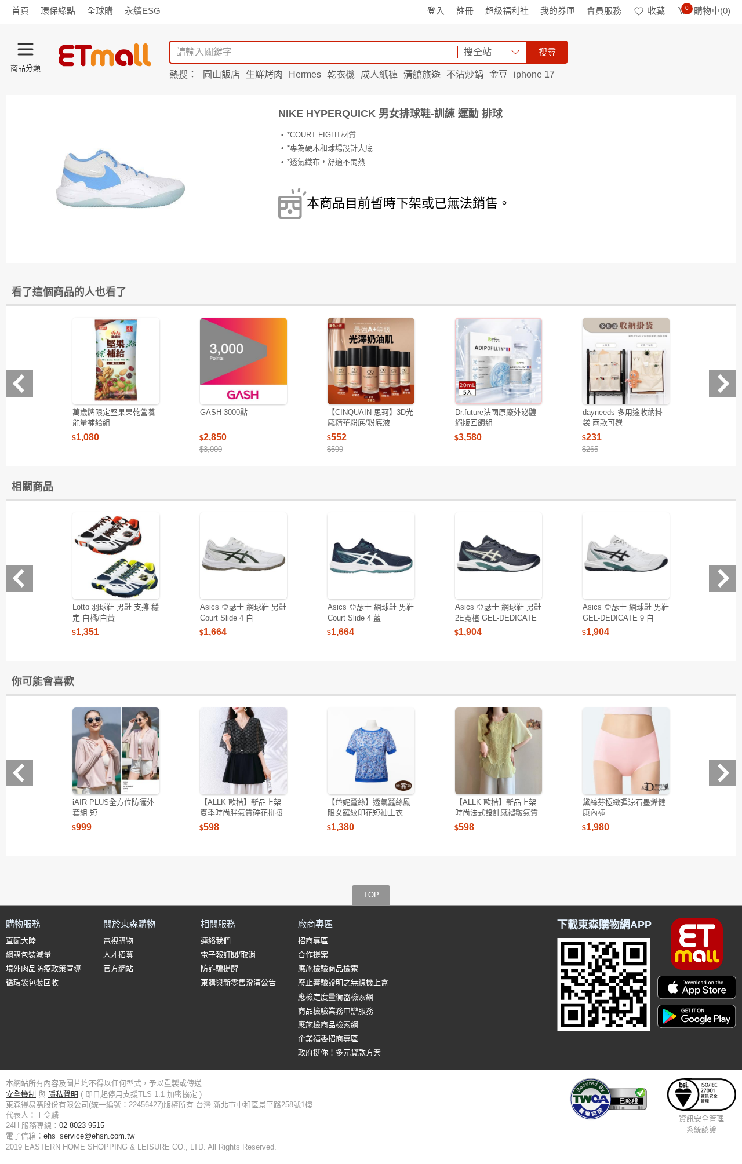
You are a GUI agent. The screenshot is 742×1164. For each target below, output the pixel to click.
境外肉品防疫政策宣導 (43, 968)
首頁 (20, 11)
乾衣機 (341, 74)
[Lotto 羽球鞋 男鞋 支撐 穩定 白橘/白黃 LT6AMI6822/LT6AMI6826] (115, 555)
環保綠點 (58, 11)
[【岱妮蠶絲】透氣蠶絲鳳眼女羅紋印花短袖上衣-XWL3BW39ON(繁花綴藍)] (371, 750)
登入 (436, 11)
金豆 (498, 74)
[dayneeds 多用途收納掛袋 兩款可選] (626, 361)
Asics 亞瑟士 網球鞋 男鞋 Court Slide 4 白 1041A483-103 (243, 617)
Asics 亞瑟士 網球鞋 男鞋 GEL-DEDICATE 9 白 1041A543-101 (626, 617)
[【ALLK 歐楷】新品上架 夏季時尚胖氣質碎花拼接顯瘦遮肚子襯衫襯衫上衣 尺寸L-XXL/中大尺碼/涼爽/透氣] (243, 750)
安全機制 (21, 1094)
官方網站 (118, 968)
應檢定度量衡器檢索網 (335, 996)
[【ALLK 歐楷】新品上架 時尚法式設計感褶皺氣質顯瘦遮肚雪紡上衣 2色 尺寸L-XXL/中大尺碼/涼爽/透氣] (498, 750)
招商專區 (313, 940)
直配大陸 (21, 940)
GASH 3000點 (224, 412)
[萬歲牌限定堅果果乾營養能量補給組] (115, 361)
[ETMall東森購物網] (105, 55)
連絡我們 (216, 940)
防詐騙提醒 (219, 968)
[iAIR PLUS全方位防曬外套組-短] (115, 750)
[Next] (722, 383)
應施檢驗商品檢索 (328, 968)
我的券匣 (557, 11)
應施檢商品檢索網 (328, 1024)
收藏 (656, 11)
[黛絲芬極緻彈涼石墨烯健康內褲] (626, 750)
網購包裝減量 (28, 954)
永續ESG (143, 11)
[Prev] (19, 383)
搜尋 (547, 52)
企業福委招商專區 (328, 1038)
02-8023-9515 (81, 1125)
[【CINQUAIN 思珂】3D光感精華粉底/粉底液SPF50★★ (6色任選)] (371, 361)
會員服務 (604, 11)
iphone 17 (534, 74)
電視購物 (118, 940)
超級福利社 (507, 11)
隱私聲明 (63, 1094)
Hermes (305, 74)
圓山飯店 (221, 74)
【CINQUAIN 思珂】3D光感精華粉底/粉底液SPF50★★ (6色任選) (370, 422)
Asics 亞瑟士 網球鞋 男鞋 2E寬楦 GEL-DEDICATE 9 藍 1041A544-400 (498, 617)
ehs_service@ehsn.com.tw (88, 1136)
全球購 (100, 11)
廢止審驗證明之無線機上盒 (343, 982)
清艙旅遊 (422, 74)
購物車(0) (707, 11)
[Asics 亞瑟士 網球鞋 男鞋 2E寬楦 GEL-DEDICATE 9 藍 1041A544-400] (498, 555)
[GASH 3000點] (243, 361)
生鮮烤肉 (264, 74)
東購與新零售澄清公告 (238, 982)
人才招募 (118, 954)
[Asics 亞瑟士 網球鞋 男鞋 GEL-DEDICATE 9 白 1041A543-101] (626, 555)
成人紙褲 (379, 74)
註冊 (465, 11)
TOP (371, 895)
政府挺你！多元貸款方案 (339, 1052)
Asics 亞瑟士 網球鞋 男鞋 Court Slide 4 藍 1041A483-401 (371, 617)
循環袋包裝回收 (32, 982)
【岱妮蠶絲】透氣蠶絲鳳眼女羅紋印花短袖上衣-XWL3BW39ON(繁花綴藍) (371, 812)
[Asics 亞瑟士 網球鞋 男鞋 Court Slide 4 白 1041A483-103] (243, 555)
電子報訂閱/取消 (228, 954)
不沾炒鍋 (464, 74)
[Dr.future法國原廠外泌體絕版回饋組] (498, 361)
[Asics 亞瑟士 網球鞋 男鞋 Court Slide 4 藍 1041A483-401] (371, 555)
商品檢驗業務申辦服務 (335, 1010)
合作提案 (313, 954)
